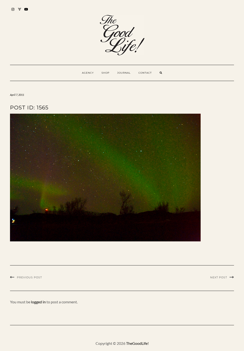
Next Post (218, 277)
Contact (145, 72)
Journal (124, 72)
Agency (88, 72)
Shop (105, 72)
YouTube (26, 11)
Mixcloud (20, 11)
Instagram (13, 11)
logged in (38, 302)
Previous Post (29, 277)
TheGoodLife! (137, 343)
